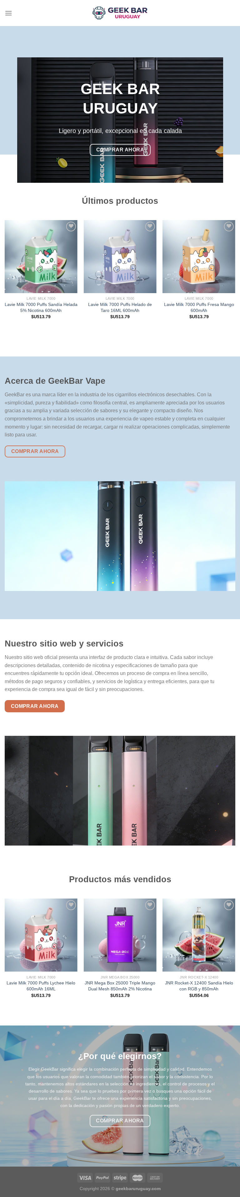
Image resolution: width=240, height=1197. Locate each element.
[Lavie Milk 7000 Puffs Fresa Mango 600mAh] (198, 256)
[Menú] (8, 13)
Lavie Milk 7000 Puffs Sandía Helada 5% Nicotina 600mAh (41, 307)
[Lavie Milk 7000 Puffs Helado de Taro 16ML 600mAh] (119, 256)
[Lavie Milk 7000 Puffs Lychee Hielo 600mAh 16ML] (41, 935)
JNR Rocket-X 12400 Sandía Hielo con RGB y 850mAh (199, 985)
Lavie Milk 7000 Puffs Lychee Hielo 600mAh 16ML (41, 985)
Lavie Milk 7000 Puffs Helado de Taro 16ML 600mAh (120, 307)
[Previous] (5, 275)
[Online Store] (120, 13)
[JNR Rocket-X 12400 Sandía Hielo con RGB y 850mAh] (198, 935)
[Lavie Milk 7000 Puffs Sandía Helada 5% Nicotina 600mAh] (41, 256)
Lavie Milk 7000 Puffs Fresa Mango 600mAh (199, 307)
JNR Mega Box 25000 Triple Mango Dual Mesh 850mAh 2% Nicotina (120, 985)
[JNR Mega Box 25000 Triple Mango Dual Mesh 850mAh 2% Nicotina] (119, 935)
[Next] (235, 275)
